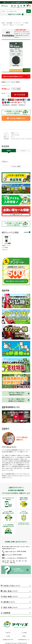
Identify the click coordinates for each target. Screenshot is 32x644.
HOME (3, 23)
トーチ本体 (25, 23)
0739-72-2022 (21, 551)
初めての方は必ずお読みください (13, 76)
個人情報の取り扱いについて (24, 639)
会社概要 (8, 636)
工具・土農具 (9, 23)
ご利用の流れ (8, 632)
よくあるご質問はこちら (16, 118)
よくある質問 (24, 632)
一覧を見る (25, 232)
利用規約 (24, 636)
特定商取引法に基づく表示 (8, 639)
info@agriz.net (22, 558)
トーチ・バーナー (17, 23)
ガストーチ (5, 25)
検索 (28, 11)
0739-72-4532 (17, 555)
